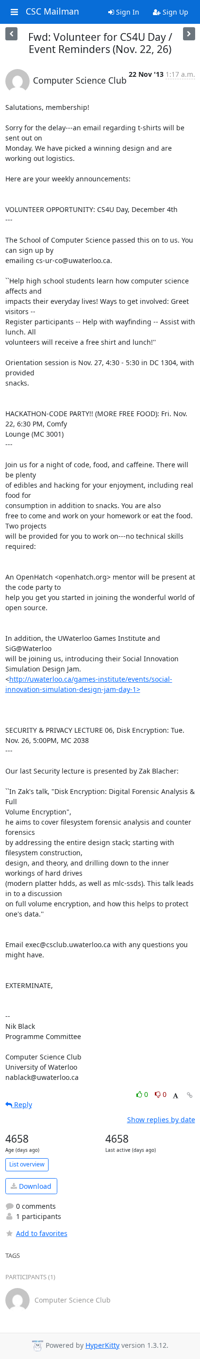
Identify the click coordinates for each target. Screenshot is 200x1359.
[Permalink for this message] (189, 1095)
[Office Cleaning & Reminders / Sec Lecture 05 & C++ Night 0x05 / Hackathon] (189, 33)
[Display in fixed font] (175, 1095)
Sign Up (174, 12)
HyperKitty (102, 1345)
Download (34, 1186)
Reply (22, 1104)
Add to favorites (41, 1233)
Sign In (126, 12)
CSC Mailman (52, 12)
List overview (27, 1164)
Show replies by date (161, 1119)
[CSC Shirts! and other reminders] (11, 33)
